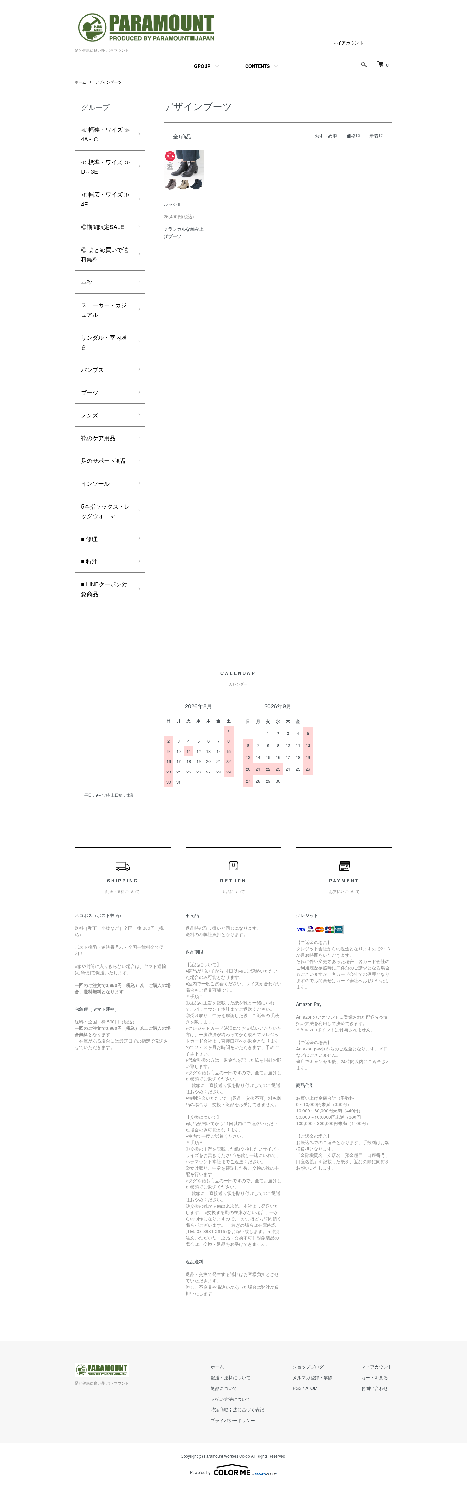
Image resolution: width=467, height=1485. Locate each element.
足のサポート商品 (104, 460)
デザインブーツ (108, 81)
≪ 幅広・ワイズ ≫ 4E (105, 199)
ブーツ (89, 392)
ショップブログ (308, 1366)
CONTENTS (257, 66)
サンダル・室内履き (104, 342)
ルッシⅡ (172, 204)
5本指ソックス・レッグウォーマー (105, 511)
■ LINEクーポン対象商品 (104, 589)
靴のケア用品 (98, 438)
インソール (95, 483)
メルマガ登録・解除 (313, 1377)
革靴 (86, 282)
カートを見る (374, 1377)
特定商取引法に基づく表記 (237, 1409)
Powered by (200, 1472)
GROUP (202, 66)
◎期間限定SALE (102, 226)
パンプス (92, 369)
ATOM (311, 1388)
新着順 (376, 135)
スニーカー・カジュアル (104, 309)
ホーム (80, 81)
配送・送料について (231, 1377)
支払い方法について (231, 1399)
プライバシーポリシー (233, 1420)
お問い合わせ (374, 1388)
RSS (297, 1388)
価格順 (353, 135)
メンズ (89, 415)
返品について (224, 1388)
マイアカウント (348, 42)
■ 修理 (89, 538)
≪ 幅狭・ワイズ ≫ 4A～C (105, 134)
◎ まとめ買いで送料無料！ (104, 254)
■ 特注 (89, 561)
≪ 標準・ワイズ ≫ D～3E (105, 167)
